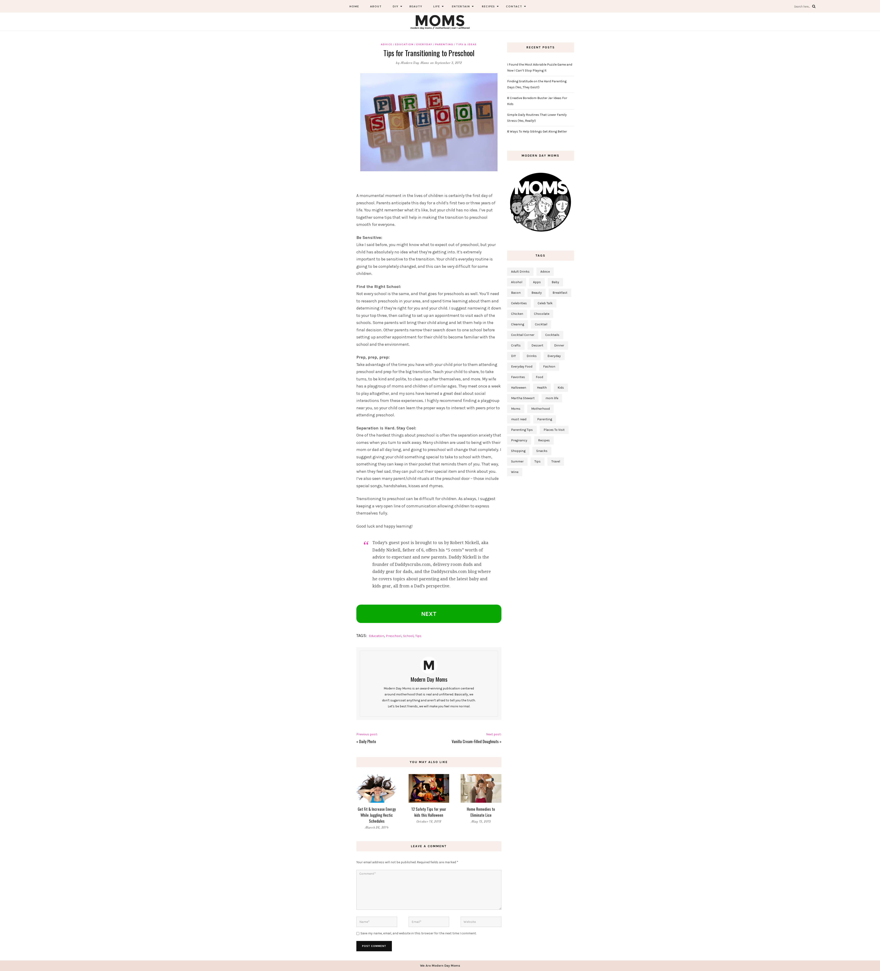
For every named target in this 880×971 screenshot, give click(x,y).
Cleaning (517, 324)
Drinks (532, 356)
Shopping (518, 451)
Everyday (424, 44)
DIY (396, 6)
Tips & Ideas (466, 44)
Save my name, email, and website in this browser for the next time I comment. (418, 933)
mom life (551, 398)
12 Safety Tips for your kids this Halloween (428, 812)
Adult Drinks (520, 272)
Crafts (516, 345)
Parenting (444, 44)
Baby (555, 282)
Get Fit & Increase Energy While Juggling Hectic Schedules (377, 815)
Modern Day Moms (415, 63)
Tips (418, 636)
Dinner (559, 345)
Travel (555, 461)
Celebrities (519, 303)
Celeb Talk (545, 303)
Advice (386, 44)
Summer (517, 461)
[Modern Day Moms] (440, 21)
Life (436, 6)
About (376, 6)
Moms (515, 409)
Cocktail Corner (522, 335)
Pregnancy (519, 440)
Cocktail (541, 324)
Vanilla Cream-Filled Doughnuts (475, 741)
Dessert (537, 345)
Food (539, 377)
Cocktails (552, 335)
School (408, 636)
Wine (514, 472)
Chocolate (541, 314)
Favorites (518, 377)
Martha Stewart (523, 398)
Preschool (393, 636)
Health (542, 388)
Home (354, 6)
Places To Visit (554, 430)
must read (518, 419)
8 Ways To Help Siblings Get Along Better (537, 131)
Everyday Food (521, 366)
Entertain (460, 6)
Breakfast (560, 293)
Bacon (516, 293)
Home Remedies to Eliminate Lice (481, 812)
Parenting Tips (522, 430)
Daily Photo (367, 741)
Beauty (416, 6)
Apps (537, 282)
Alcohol (516, 282)
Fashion (549, 366)
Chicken (517, 314)
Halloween (518, 388)
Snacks (541, 451)
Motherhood (540, 409)
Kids (561, 388)
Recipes (488, 6)
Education (404, 44)
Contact (514, 6)
